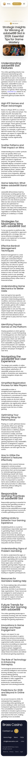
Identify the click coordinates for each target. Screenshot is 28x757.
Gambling (7, 21)
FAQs (22, 737)
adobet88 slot (11, 91)
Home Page (8, 737)
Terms (17, 751)
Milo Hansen (15, 23)
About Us (5, 751)
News (16, 737)
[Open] (24, 3)
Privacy (11, 751)
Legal (21, 751)
